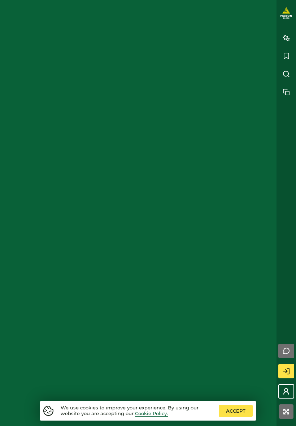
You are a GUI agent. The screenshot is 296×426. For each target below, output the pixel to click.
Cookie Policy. (151, 413)
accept (235, 411)
